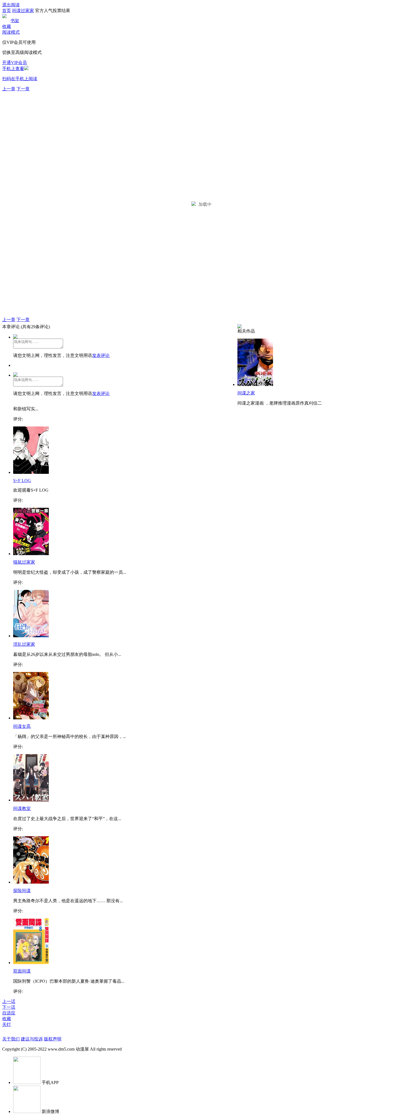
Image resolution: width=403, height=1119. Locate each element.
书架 (14, 20)
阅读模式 (11, 32)
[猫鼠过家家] (31, 553)
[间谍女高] (31, 718)
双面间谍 (22, 971)
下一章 (23, 88)
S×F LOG (22, 480)
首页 (6, 10)
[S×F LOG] (31, 472)
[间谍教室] (31, 800)
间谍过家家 (23, 10)
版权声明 (52, 1039)
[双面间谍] (31, 962)
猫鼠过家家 (24, 562)
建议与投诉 (32, 1039)
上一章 (8, 88)
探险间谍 (22, 890)
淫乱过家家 (24, 644)
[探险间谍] (31, 882)
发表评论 (101, 355)
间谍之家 (246, 393)
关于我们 (11, 1039)
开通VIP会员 (14, 62)
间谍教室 (22, 808)
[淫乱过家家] (31, 635)
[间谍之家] (255, 384)
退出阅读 (11, 4)
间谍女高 (22, 726)
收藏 (6, 26)
